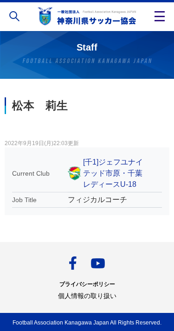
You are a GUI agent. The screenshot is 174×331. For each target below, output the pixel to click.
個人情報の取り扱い (87, 295)
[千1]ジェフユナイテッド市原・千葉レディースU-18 (113, 173)
